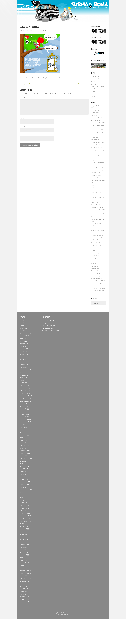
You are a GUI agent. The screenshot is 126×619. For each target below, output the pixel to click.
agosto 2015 (24, 550)
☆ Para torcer (95, 216)
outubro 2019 (24, 424)
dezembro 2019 (25, 419)
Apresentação (95, 79)
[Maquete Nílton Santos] (98, 65)
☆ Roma (93, 255)
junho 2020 (23, 409)
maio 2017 (23, 500)
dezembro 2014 (25, 571)
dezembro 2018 (25, 450)
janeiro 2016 (24, 539)
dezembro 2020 (25, 393)
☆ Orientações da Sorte (98, 283)
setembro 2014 (24, 578)
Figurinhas (94, 96)
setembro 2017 (24, 490)
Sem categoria (95, 273)
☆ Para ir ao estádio (97, 214)
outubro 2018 (24, 456)
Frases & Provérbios (97, 178)
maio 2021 (23, 380)
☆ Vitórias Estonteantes (98, 162)
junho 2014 (23, 586)
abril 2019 (23, 440)
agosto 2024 (24, 336)
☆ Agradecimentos (96, 197)
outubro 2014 (24, 576)
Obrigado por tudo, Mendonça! (51, 323)
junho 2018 (23, 466)
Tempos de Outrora (97, 167)
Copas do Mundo (96, 271)
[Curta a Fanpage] (98, 31)
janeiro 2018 (24, 479)
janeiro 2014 (24, 599)
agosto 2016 (24, 524)
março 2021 (23, 385)
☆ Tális (93, 261)
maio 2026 (23, 323)
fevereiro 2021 (24, 388)
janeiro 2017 (24, 510)
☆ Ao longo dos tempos (98, 125)
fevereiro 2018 (24, 477)
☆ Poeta (93, 253)
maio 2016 (23, 531)
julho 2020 (23, 406)
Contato (93, 91)
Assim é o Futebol (96, 120)
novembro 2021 (25, 364)
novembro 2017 (25, 484)
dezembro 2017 (25, 482)
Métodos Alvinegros (97, 207)
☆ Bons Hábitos (96, 130)
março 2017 (23, 505)
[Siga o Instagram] (98, 43)
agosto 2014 (24, 581)
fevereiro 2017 (24, 508)
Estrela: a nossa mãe (48, 325)
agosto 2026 (24, 320)
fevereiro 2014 (24, 597)
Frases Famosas (96, 192)
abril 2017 (23, 503)
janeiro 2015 (24, 568)
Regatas (93, 266)
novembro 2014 (25, 573)
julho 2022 (23, 354)
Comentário (24, 97)
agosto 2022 (24, 351)
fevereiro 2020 (24, 414)
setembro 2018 (24, 458)
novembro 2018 (25, 453)
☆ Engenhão (95, 204)
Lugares (93, 202)
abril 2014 (23, 591)
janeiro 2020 (24, 417)
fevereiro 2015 (24, 565)
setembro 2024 (24, 333)
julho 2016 (23, 526)
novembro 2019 (25, 422)
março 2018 (23, 474)
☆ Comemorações (96, 135)
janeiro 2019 (24, 448)
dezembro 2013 (25, 602)
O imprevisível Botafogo (49, 320)
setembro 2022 (24, 349)
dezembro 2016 (25, 513)
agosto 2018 (24, 461)
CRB (66, 78)
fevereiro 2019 (24, 445)
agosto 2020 (24, 404)
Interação (94, 195)
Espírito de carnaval (48, 328)
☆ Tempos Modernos (97, 158)
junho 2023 (23, 341)
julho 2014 (23, 584)
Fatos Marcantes (96, 187)
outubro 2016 (24, 518)
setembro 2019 (24, 427)
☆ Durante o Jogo (96, 142)
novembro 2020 (25, 396)
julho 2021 (23, 375)
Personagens (49, 78)
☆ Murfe (93, 248)
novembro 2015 (25, 544)
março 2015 (23, 563)
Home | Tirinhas (96, 76)
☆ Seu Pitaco (95, 258)
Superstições (95, 278)
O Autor (93, 84)
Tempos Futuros (96, 170)
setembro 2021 (24, 370)
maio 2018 (23, 469)
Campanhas (94, 172)
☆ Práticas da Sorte (97, 288)
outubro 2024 (24, 330)
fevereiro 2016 (24, 537)
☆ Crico (93, 240)
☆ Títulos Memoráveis (97, 230)
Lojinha (93, 94)
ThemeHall (65, 614)
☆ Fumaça (29, 78)
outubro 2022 (24, 346)
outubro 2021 (24, 367)
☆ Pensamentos (96, 150)
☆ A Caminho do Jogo (97, 122)
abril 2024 (23, 338)
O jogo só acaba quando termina (30, 84)
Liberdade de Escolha (82, 84)
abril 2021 (23, 383)
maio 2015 (23, 557)
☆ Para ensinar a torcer (98, 209)
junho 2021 (23, 377)
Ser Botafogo (95, 276)
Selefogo (93, 269)
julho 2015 (23, 552)
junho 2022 (23, 357)
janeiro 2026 (24, 328)
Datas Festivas (95, 175)
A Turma (93, 81)
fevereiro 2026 (24, 325)
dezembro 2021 (25, 362)
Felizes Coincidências (97, 190)
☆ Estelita (94, 242)
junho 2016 (23, 529)
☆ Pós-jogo (94, 153)
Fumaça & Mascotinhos (38, 78)
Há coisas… (94, 185)
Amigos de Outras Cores (98, 106)
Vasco (93, 115)
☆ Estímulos (94, 200)
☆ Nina (93, 250)
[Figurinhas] (98, 53)
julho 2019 (23, 432)
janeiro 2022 (24, 359)
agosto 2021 (24, 372)
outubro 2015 (24, 547)
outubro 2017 (24, 487)
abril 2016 (23, 534)
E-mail (22, 127)
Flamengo (94, 110)
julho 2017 (23, 495)
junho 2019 (23, 435)
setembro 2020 (24, 401)
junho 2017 (23, 497)
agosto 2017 (24, 492)
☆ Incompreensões (97, 147)
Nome (22, 118)
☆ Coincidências (96, 132)
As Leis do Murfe (96, 118)
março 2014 (23, 594)
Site (21, 135)
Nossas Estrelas (96, 235)
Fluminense (94, 112)
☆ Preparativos (95, 155)
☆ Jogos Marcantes (96, 228)
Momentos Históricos (97, 219)
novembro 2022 (25, 343)
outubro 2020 (24, 398)
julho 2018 (23, 463)
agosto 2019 (24, 430)
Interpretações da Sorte (98, 290)
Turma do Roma (67, 613)
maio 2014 (23, 589)
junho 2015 (23, 555)
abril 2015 (23, 560)
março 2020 (23, 411)
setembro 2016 (24, 521)
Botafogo (61, 78)
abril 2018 (23, 471)
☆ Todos (93, 263)
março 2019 (23, 443)
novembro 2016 (25, 516)
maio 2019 (23, 437)
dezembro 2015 (25, 542)
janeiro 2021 (24, 390)
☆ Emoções (94, 145)
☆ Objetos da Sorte (97, 280)
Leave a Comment (44, 30)
